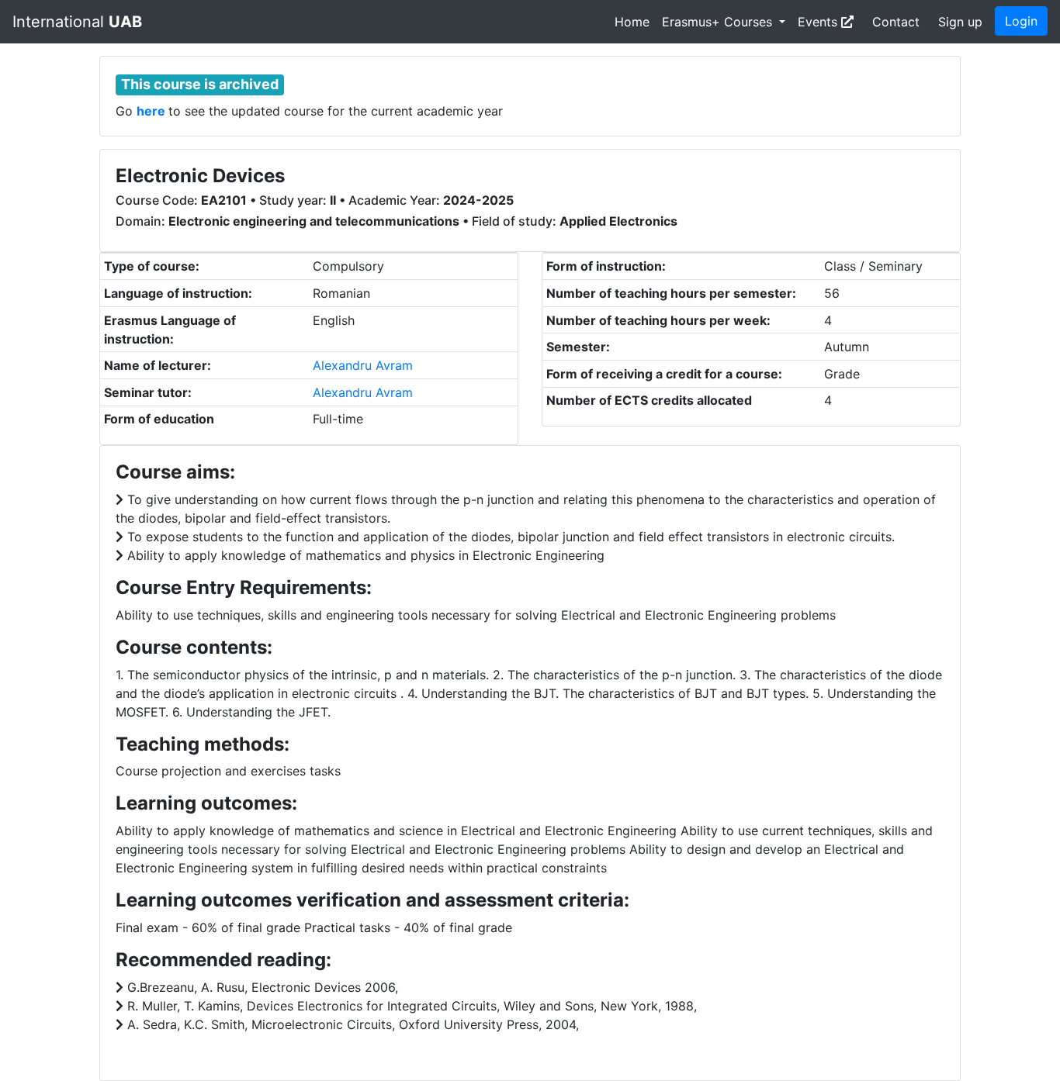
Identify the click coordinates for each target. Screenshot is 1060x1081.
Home (632, 21)
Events (819, 21)
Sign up (960, 21)
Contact (896, 21)
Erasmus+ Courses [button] (719, 21)
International (77, 21)
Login (1021, 21)
